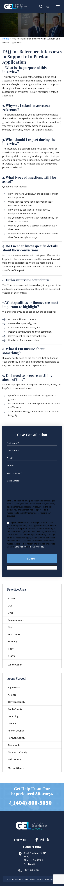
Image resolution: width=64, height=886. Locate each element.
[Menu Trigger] (58, 6)
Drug (11, 612)
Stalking (12, 641)
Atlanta (12, 694)
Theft (11, 648)
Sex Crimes (14, 634)
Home (5, 38)
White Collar (15, 664)
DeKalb (12, 723)
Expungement (16, 619)
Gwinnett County (17, 752)
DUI (10, 605)
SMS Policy (20, 546)
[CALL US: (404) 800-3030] (49, 5)
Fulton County (16, 730)
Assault (12, 598)
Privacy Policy (37, 546)
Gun (10, 627)
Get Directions (31, 864)
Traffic (11, 655)
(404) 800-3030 (33, 802)
